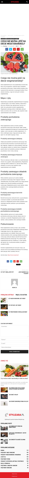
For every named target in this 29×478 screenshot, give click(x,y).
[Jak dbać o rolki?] (4, 396)
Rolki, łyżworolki (5, 463)
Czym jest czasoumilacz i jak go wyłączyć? (17, 433)
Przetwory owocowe (6, 467)
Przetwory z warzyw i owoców (9, 465)
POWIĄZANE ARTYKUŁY (7, 295)
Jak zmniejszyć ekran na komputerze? (15, 427)
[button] (27, 2)
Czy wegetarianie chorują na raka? (17, 312)
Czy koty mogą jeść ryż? (7, 272)
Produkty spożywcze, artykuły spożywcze (12, 461)
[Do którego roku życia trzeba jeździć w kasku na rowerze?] (4, 389)
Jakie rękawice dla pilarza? (23, 272)
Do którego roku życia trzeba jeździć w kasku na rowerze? (17, 388)
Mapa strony (14, 473)
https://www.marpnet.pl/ (13, 255)
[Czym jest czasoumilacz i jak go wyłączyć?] (4, 434)
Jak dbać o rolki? (13, 394)
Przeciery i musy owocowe (8, 452)
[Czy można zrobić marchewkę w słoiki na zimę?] (14, 370)
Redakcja (5, 46)
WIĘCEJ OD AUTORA (21, 295)
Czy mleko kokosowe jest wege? (16, 298)
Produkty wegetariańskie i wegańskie (13, 38)
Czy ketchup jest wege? (14, 305)
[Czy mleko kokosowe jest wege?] (4, 300)
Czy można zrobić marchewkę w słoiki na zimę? (14, 378)
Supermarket (3, 38)
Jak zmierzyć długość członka (17, 439)
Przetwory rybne (5, 459)
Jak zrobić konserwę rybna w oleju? (18, 401)
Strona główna (3, 35)
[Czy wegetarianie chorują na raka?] (4, 313)
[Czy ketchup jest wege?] (4, 306)
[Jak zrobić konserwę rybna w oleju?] (4, 403)
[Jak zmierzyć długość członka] (4, 441)
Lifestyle (3, 457)
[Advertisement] (14, 18)
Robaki (2, 450)
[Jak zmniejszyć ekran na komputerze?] (4, 428)
